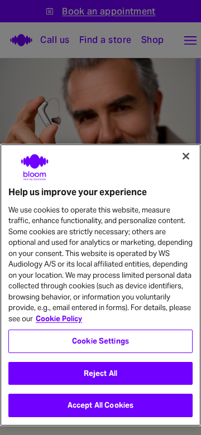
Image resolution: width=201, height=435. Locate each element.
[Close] (186, 156)
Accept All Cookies (100, 405)
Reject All (100, 373)
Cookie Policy (59, 318)
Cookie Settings (100, 341)
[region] (100, 285)
